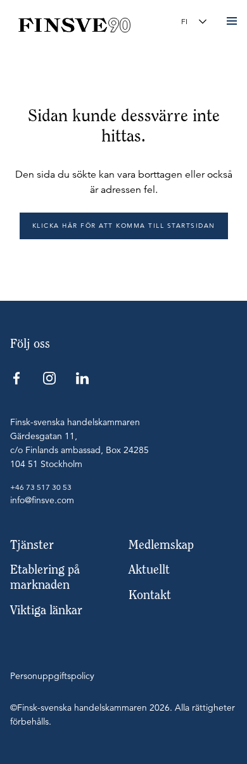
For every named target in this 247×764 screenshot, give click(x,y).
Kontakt (150, 595)
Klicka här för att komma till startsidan (123, 225)
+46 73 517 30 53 (41, 487)
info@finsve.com (42, 500)
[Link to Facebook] (16, 378)
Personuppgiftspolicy (52, 676)
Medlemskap (161, 544)
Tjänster (32, 544)
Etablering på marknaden (45, 577)
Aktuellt (149, 569)
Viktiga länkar (46, 610)
